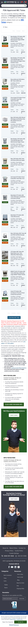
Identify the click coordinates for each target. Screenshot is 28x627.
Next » (23, 30)
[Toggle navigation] (2, 1)
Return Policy (13, 548)
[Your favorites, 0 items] (21, 2)
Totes (5, 578)
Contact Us (22, 548)
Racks (5, 587)
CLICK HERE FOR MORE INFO (13, 404)
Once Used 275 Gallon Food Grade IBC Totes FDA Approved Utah (18, 99)
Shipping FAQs (20, 588)
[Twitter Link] (19, 567)
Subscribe (21, 598)
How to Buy (20, 574)
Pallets (6, 584)
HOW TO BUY (14, 499)
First (14, 30)
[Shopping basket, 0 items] (25, 2)
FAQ (18, 585)
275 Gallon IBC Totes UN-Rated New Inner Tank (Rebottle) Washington (17, 253)
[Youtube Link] (12, 567)
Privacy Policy (9, 550)
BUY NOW (5, 46)
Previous (18, 30)
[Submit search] (25, 5)
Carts (5, 581)
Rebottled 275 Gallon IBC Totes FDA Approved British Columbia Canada (18, 197)
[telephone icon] (15, 2)
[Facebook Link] (9, 567)
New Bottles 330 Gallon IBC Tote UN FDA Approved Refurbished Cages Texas (18, 140)
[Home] (9, 2)
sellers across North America (18, 367)
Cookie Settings (14, 553)
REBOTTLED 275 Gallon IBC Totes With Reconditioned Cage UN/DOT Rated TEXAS (18, 273)
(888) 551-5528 (9, 556)
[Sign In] (18, 2)
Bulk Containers (8, 575)
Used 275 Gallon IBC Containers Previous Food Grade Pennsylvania (17, 293)
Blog (18, 580)
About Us (5, 548)
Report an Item (20, 583)
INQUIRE (5, 43)
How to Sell (20, 577)
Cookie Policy (19, 550)
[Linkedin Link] (15, 567)
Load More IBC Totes (14, 317)
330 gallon (10, 343)
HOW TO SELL (14, 415)
